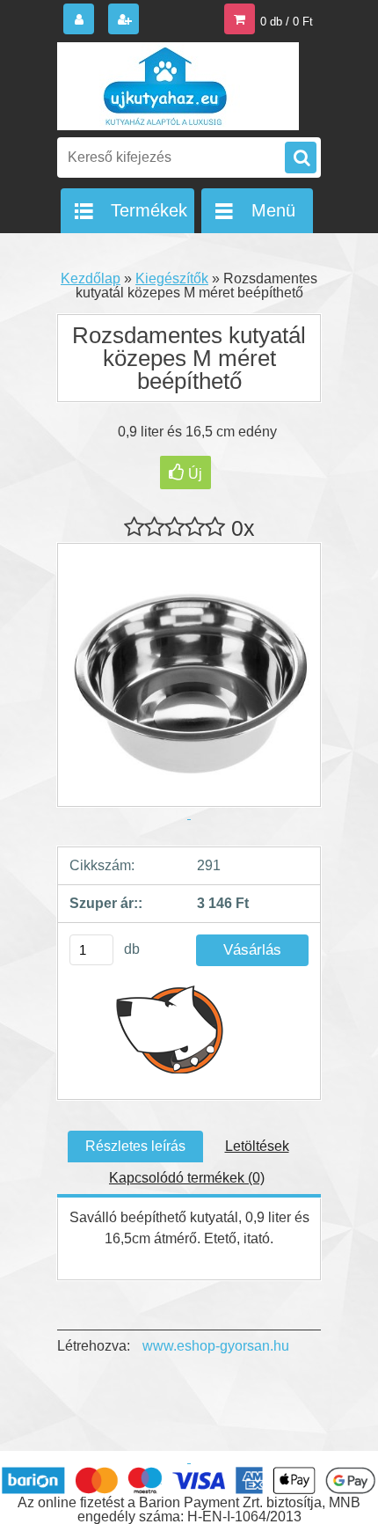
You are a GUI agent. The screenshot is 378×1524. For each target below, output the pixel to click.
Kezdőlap (90, 278)
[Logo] (178, 86)
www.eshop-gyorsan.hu (215, 1345)
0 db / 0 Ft (286, 21)
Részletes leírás (135, 1146)
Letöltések (257, 1146)
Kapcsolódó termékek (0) (187, 1177)
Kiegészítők (171, 278)
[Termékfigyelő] (170, 1028)
